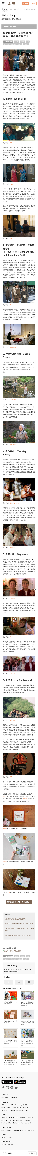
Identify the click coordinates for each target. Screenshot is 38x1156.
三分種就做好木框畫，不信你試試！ (19, 902)
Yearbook (28, 1123)
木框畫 (22, 41)
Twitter (12, 637)
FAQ (2, 1130)
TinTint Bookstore (7, 1144)
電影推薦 (13, 44)
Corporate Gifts (18, 1130)
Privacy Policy (29, 1130)
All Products (5, 1105)
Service (8, 1130)
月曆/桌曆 (24, 1105)
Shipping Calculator (17, 1110)
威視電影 (12, 720)
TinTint (5, 9)
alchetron (13, 347)
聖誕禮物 (27, 1120)
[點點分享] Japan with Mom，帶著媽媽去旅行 (19, 924)
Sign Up (25, 3)
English (33, 1153)
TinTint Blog (8, 15)
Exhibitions (13, 1097)
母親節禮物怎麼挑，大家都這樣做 (15, 919)
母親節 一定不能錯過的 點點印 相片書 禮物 (18, 935)
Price (26, 1110)
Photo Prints (17, 1107)
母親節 (16, 41)
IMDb (11, 143)
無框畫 (20, 44)
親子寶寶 (22, 1117)
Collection (4, 1097)
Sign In (33, 3)
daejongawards (14, 503)
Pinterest (12, 305)
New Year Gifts (6, 1123)
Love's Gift (4, 1120)
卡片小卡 (25, 1107)
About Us (4, 1137)
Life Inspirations (9, 27)
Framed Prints (6, 1107)
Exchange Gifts (18, 1123)
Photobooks (15, 1105)
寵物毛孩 (30, 1117)
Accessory (4, 1110)
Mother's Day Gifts (16, 1120)
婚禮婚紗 (4, 1117)
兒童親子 (26, 44)
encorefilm (13, 400)
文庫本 (25, 799)
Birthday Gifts (13, 1117)
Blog (11, 9)
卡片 (27, 41)
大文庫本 (6, 44)
